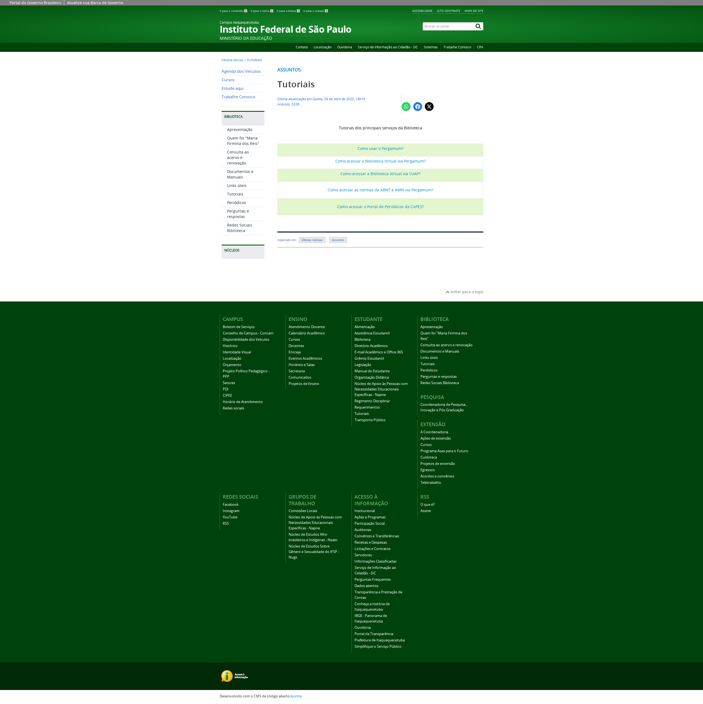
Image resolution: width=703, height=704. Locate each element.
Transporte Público (370, 420)
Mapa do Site (474, 11)
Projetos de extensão (437, 463)
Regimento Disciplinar (372, 401)
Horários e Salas (302, 364)
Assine (425, 511)
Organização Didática (372, 377)
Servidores (363, 555)
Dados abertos (366, 585)
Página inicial (233, 60)
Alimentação (365, 327)
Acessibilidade (422, 11)
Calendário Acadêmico (307, 333)
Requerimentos (367, 407)
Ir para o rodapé (315, 10)
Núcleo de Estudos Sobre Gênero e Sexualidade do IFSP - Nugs (314, 552)
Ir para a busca (288, 10)
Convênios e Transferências (377, 536)
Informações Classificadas (376, 561)
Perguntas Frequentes (373, 579)
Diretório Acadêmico (371, 345)
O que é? (427, 504)
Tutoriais (235, 194)
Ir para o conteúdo (233, 10)
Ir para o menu (262, 10)
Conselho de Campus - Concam (248, 333)
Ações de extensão (435, 438)
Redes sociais (233, 408)
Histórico (230, 345)
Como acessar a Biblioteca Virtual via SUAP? (380, 173)
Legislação (363, 364)
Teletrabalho (430, 482)
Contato (302, 47)
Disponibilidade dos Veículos (246, 339)
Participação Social (370, 523)
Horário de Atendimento (243, 402)
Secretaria (297, 371)
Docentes (296, 345)
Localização (322, 47)
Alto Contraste (448, 11)
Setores (229, 383)
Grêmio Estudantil (369, 358)
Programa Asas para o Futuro (444, 451)
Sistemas (431, 47)
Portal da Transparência (374, 634)
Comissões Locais (303, 511)
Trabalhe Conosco (457, 47)
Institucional (365, 511)
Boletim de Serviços (239, 327)
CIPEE (227, 395)
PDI (225, 389)
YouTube (230, 517)
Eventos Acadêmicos (305, 358)
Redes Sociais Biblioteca (239, 227)
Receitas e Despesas (371, 542)
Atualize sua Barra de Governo (95, 2)
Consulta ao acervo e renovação (238, 157)
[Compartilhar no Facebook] (417, 106)
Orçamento (232, 364)
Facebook (231, 504)
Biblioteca (362, 339)
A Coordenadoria (434, 432)
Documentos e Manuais (240, 174)
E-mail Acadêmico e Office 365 (379, 352)
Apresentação (239, 129)
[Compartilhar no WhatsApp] (406, 106)
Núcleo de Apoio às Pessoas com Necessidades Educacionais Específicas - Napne (381, 389)
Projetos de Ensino (304, 383)
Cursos (228, 79)
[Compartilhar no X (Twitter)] (429, 106)
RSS (226, 523)
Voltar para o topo (466, 291)
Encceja (295, 352)
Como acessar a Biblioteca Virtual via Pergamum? (380, 161)
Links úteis (237, 185)
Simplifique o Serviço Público (378, 646)
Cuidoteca (428, 457)
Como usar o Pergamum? (380, 148)
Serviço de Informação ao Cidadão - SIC (388, 47)
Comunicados (300, 377)
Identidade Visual (237, 352)
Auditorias (363, 529)
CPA (480, 47)
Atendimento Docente (307, 327)
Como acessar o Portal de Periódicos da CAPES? (380, 206)
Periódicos (236, 202)
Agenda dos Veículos (241, 71)
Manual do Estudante (372, 371)
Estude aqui (233, 88)
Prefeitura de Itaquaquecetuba (380, 640)
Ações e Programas (370, 517)
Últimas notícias (312, 240)
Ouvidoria (344, 47)
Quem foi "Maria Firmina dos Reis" (243, 140)
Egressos (427, 470)
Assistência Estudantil (372, 333)
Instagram (231, 511)
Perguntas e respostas (238, 213)
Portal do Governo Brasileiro (35, 2)
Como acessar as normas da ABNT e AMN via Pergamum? (380, 189)
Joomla (296, 696)
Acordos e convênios (437, 476)
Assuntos (289, 69)
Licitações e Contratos (372, 548)
